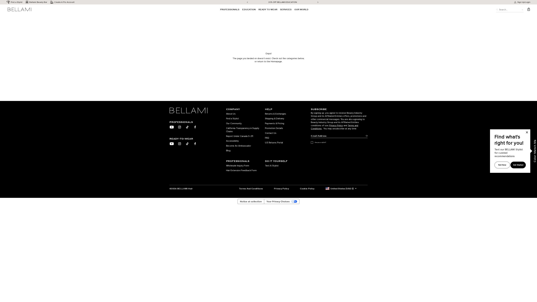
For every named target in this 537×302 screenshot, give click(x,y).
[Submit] (366, 135)
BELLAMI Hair (185, 188)
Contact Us (270, 133)
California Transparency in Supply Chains (242, 130)
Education (249, 9)
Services (286, 9)
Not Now (502, 165)
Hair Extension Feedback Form (241, 170)
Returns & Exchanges (275, 113)
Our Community (234, 123)
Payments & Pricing (274, 123)
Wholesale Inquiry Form (237, 165)
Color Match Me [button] (534, 151)
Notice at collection (251, 201)
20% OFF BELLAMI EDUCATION (282, 2)
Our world (301, 9)
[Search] (497, 9)
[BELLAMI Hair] (193, 110)
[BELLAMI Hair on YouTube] (172, 127)
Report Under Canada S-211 (239, 136)
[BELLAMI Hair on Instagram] (179, 127)
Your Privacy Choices (278, 201)
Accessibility (232, 141)
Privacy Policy (336, 125)
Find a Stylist (232, 118)
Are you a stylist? (320, 142)
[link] (527, 132)
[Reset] (522, 9)
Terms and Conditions (251, 188)
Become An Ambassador (238, 145)
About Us (231, 113)
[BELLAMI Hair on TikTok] (187, 127)
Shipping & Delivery (274, 118)
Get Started (518, 165)
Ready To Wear (267, 9)
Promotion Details (274, 128)
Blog (228, 150)
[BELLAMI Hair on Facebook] (195, 127)
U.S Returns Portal (274, 142)
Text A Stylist (272, 165)
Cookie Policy (307, 188)
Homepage (276, 61)
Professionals (229, 9)
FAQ (267, 137)
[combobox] (510, 9)
